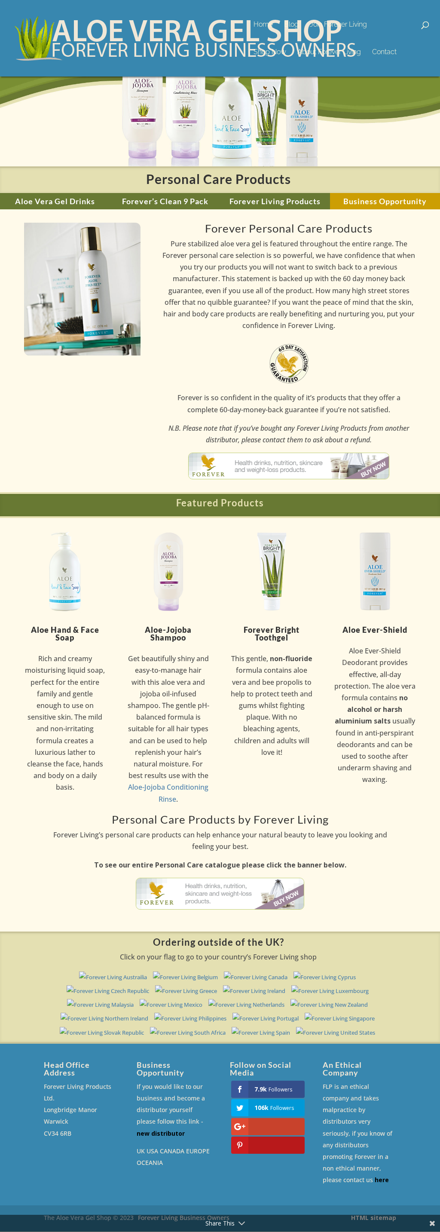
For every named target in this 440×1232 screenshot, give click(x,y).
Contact (384, 52)
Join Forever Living (338, 24)
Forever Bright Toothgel (271, 633)
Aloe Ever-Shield (374, 629)
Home (263, 24)
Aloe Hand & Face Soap (65, 633)
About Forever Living (329, 52)
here (382, 1180)
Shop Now (270, 52)
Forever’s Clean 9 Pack (165, 201)
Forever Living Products (275, 201)
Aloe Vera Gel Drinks (55, 201)
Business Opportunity (385, 201)
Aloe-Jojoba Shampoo (168, 633)
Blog (291, 24)
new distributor (161, 1133)
